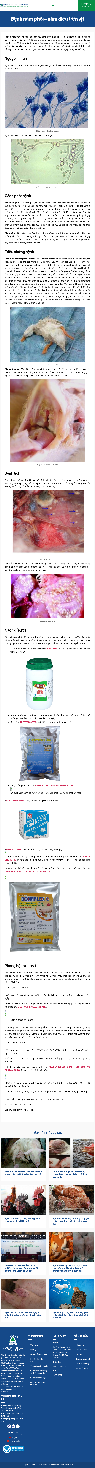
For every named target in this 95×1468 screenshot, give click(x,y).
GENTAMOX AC (12, 1070)
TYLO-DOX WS (82, 1067)
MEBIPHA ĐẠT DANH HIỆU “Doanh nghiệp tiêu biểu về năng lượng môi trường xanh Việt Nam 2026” (21, 1268)
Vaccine (79, 1354)
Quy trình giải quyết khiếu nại (37, 1383)
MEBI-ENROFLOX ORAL (60, 1067)
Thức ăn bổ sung (82, 1363)
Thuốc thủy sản (82, 1349)
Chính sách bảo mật (38, 1377)
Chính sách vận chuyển (39, 1366)
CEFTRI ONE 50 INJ (15, 801)
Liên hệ (33, 1349)
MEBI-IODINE (24, 1007)
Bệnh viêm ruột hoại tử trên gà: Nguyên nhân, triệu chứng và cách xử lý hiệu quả (71, 1221)
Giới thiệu (34, 1345)
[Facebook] (9, 1426)
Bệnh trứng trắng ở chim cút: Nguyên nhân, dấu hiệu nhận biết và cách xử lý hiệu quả (70, 1315)
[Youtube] (13, 1426)
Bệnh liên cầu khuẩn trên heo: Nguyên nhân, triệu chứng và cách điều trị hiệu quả (23, 1315)
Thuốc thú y (80, 1345)
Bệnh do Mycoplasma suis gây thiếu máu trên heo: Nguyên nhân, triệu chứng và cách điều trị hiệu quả (70, 1268)
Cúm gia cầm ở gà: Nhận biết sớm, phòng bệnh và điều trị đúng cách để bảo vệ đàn (70, 1174)
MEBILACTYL (66, 785)
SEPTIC (42, 1007)
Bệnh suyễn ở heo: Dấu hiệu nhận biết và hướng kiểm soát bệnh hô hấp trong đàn (23, 1173)
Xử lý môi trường (82, 1368)
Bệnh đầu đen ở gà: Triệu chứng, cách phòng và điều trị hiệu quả (22, 1219)
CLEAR (34, 1007)
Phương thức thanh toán (37, 1360)
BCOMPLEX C (45, 871)
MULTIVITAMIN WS (28, 871)
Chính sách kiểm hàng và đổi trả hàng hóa (38, 1371)
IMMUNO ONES (13, 849)
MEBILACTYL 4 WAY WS (47, 785)
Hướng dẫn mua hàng (38, 1354)
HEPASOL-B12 (11, 871)
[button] (53, 5)
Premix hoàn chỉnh (83, 1359)
